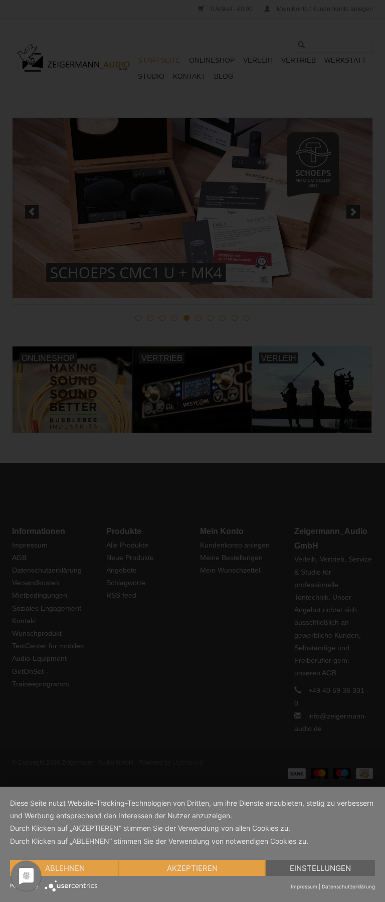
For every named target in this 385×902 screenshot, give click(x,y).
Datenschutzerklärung (348, 886)
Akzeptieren (192, 868)
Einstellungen (320, 868)
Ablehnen (65, 868)
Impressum (304, 886)
